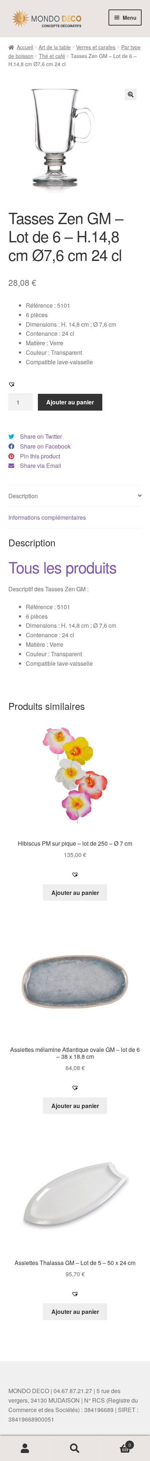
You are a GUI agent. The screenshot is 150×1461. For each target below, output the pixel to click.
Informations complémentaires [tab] (47, 517)
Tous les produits (62, 567)
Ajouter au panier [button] (75, 892)
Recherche (75, 1448)
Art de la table (55, 47)
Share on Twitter (41, 436)
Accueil (25, 47)
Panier (115, 1442)
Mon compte (25, 1448)
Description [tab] (23, 496)
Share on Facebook (45, 446)
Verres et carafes (95, 47)
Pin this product (40, 456)
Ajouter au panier (70, 402)
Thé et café (52, 55)
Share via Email (40, 465)
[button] (131, 94)
